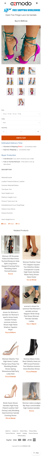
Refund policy (22, 435)
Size (2, 110)
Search (19, 433)
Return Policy (23, 431)
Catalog (24, 433)
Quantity (4, 127)
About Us (7, 431)
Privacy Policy (33, 431)
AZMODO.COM (26, 446)
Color (3, 119)
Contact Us (15, 431)
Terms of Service (10, 433)
